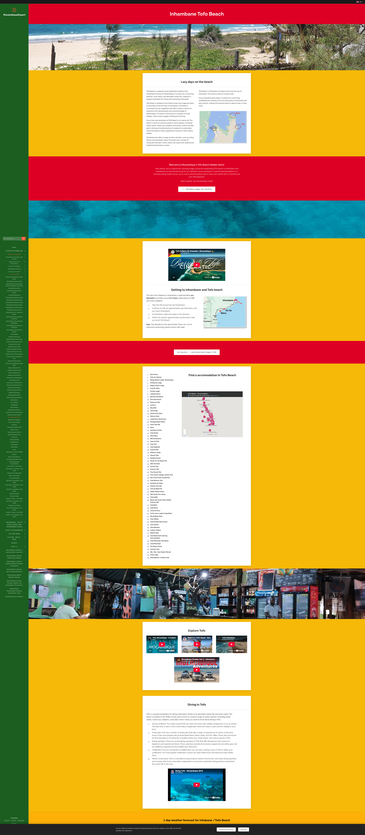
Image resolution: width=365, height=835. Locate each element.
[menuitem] (14, 247)
